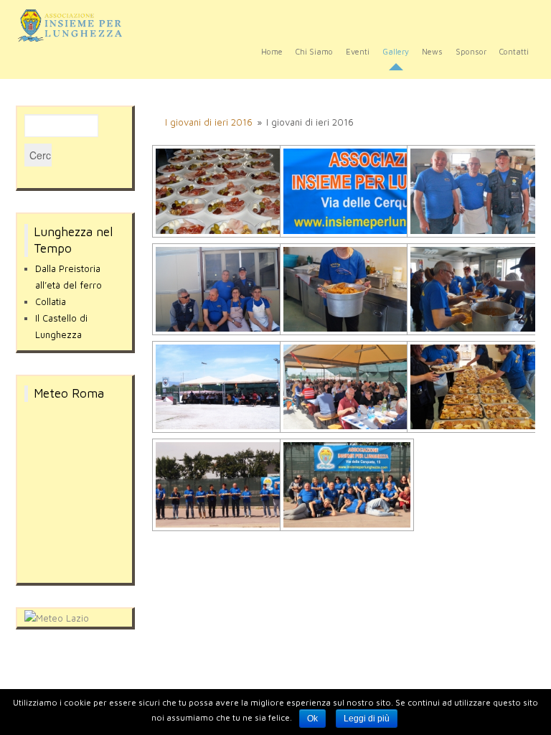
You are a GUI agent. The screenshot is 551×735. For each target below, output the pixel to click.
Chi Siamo (314, 51)
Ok (312, 718)
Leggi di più (367, 718)
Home (272, 51)
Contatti (514, 51)
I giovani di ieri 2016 (209, 122)
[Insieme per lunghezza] (75, 25)
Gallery (395, 51)
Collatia (50, 301)
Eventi (357, 51)
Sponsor (471, 51)
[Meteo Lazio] (56, 616)
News (432, 51)
